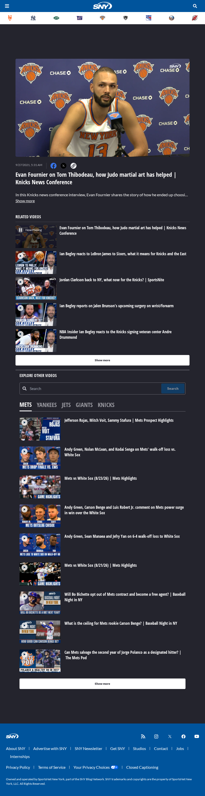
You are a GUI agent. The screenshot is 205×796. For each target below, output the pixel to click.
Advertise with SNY (50, 748)
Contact (161, 748)
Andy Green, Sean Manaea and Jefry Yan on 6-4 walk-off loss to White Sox (122, 536)
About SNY (15, 748)
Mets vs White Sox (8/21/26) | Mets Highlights (100, 565)
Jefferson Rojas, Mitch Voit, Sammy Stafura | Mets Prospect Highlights (119, 420)
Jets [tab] (66, 404)
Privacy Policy (18, 767)
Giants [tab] (84, 404)
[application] (103, 108)
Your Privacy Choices (92, 767)
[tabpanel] (103, 553)
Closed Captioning (142, 767)
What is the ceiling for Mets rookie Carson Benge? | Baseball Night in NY (120, 623)
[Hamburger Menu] (7, 6)
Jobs (180, 748)
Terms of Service (52, 767)
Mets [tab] (26, 404)
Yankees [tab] (47, 404)
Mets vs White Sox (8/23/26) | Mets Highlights (100, 478)
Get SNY (117, 748)
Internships (20, 756)
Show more (25, 200)
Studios (139, 748)
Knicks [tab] (106, 404)
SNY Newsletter (88, 748)
